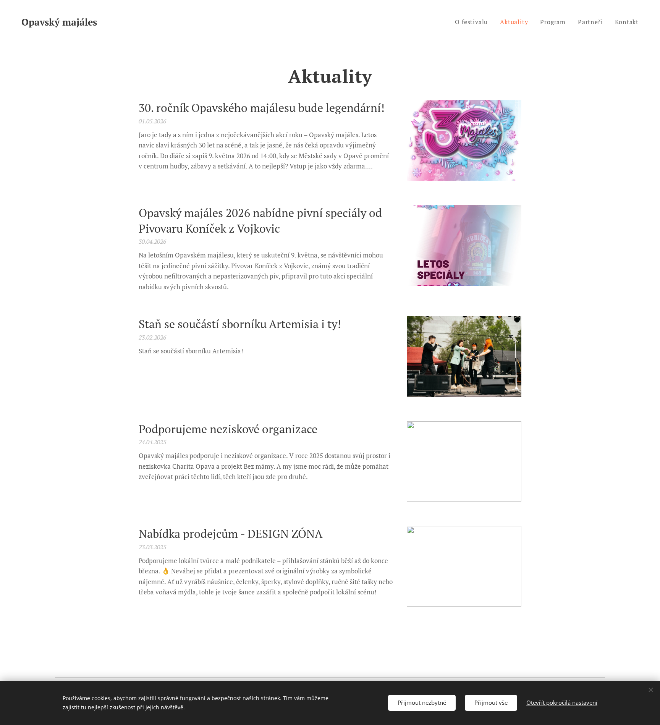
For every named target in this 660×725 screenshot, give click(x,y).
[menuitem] (473, 21)
